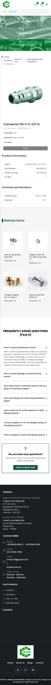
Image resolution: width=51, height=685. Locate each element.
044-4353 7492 (14, 552)
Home (6, 57)
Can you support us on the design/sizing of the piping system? (25, 424)
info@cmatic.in (14, 567)
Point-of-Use (18, 60)
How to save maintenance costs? (25, 347)
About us (20, 662)
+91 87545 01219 (32, 544)
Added (25, 148)
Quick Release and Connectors (35, 60)
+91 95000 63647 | (15, 544)
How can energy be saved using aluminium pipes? (25, 399)
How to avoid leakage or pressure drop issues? (25, 375)
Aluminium (10, 594)
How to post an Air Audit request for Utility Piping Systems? (25, 411)
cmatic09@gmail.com (17, 559)
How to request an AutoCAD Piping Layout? (25, 435)
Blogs (30, 662)
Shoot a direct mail (25, 467)
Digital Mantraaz (31, 682)
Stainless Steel (12, 603)
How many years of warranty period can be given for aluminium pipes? (25, 387)
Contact (40, 662)
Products (8, 60)
